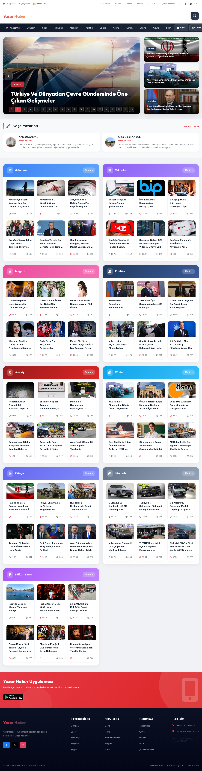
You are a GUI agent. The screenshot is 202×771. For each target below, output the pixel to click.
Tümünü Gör (189, 126)
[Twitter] (191, 4)
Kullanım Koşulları (175, 765)
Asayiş (116, 27)
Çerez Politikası (168, 4)
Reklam (129, 4)
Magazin (74, 27)
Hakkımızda (105, 4)
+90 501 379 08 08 (186, 725)
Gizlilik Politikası (156, 765)
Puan (107, 749)
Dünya (143, 27)
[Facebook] (185, 4)
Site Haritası (193, 765)
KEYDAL (189, 739)
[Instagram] (196, 4)
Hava (107, 731)
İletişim (140, 4)
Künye (118, 4)
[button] (135, 76)
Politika (89, 27)
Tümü (88, 170)
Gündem (31, 27)
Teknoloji (58, 27)
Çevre (156, 27)
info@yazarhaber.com (188, 731)
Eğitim (129, 27)
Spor (44, 27)
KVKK (154, 4)
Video (182, 27)
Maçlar (108, 743)
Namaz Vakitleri (112, 737)
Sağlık (103, 27)
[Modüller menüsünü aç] (195, 16)
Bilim (168, 27)
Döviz (107, 725)
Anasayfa (15, 27)
